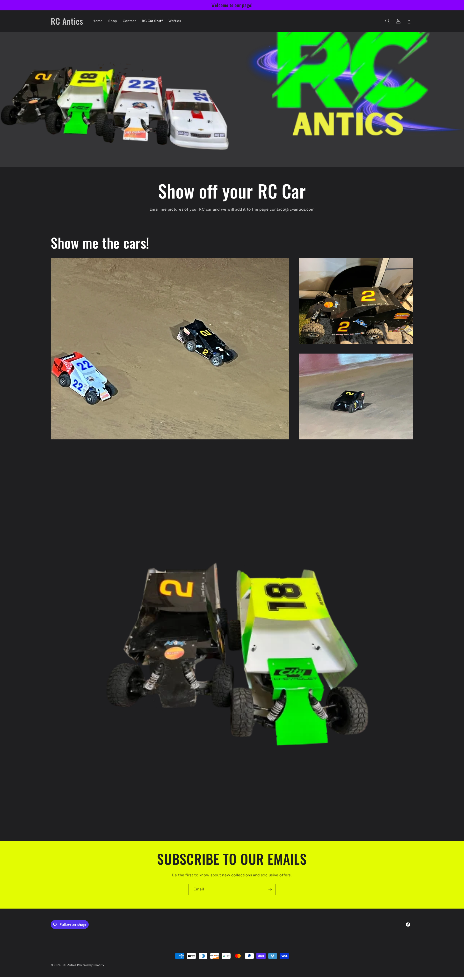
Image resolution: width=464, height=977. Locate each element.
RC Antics (69, 965)
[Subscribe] (270, 889)
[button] (387, 21)
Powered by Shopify (90, 965)
